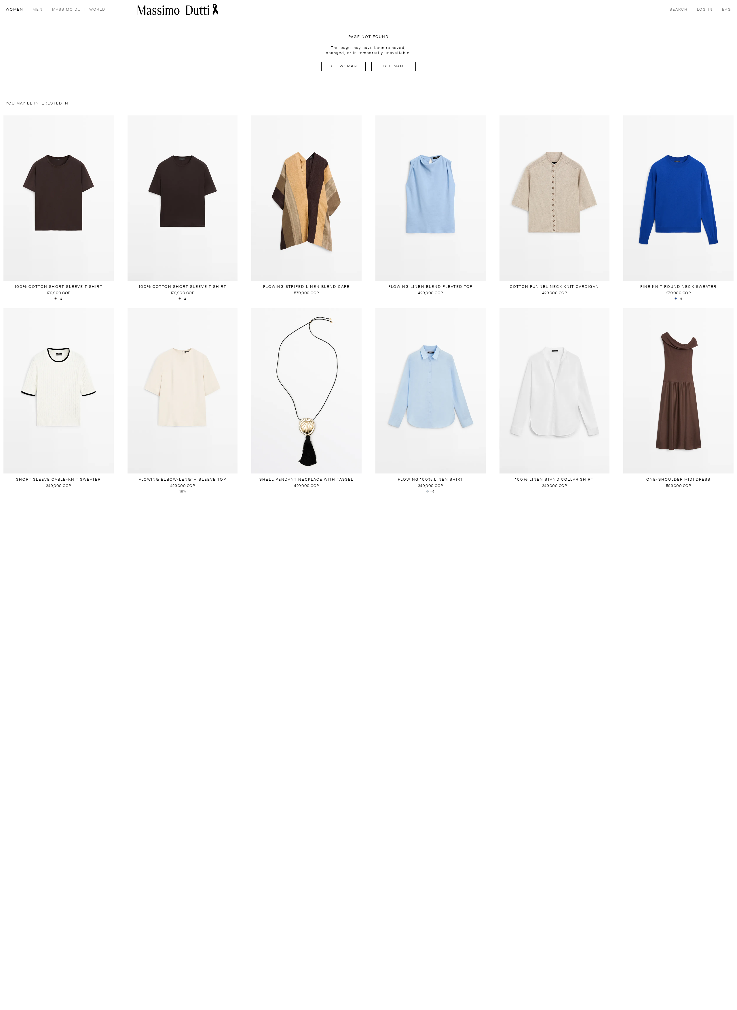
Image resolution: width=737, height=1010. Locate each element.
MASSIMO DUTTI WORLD (79, 10)
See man (393, 66)
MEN (38, 10)
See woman (344, 66)
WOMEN (14, 10)
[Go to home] (178, 9)
